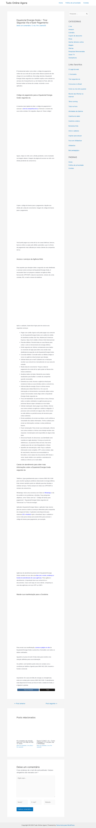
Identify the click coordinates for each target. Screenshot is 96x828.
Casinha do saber (74, 116)
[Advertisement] (36, 40)
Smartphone (73, 58)
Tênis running (73, 101)
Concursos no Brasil (75, 84)
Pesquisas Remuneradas (77, 51)
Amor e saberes (74, 131)
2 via (33, 25)
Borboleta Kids (73, 126)
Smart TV (72, 54)
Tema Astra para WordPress (65, 825)
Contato (86, 3)
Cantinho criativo (74, 121)
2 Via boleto (73, 74)
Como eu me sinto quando (77, 89)
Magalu (71, 45)
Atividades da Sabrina (76, 111)
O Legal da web (74, 69)
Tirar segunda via (74, 79)
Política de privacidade (73, 3)
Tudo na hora (73, 106)
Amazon (71, 29)
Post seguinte (51, 703)
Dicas (31, 745)
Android (28, 514)
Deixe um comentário (24, 25)
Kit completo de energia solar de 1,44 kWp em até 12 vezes (25, 742)
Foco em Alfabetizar (75, 140)
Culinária (71, 32)
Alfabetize (72, 145)
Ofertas (71, 48)
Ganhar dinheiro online (76, 42)
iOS (23, 514)
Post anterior (19, 703)
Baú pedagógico (74, 150)
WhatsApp (48, 492)
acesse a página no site (42, 647)
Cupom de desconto (75, 36)
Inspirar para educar (75, 136)
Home (61, 3)
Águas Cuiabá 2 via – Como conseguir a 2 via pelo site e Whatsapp (46, 742)
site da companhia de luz (30, 108)
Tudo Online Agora (16, 2)
